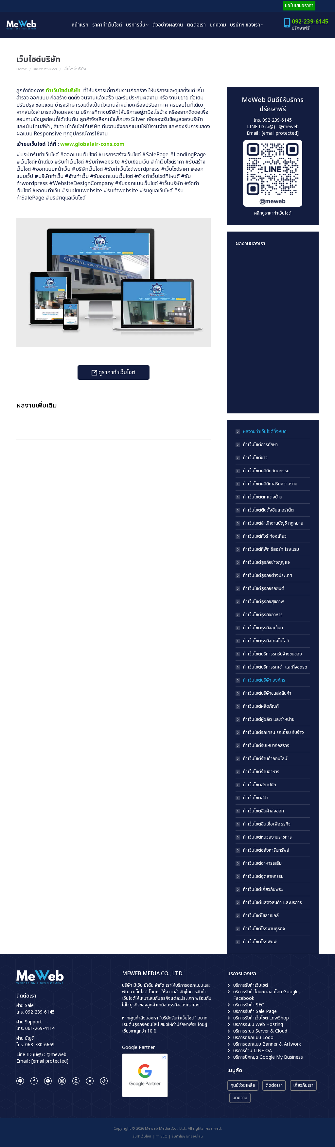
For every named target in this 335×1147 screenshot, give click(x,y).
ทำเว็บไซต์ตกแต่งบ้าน (262, 497)
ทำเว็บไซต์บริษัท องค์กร (264, 680)
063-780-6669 (40, 1044)
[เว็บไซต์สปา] (273, 342)
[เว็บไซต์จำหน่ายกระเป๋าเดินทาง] (248, 392)
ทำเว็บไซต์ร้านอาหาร (261, 772)
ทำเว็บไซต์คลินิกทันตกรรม (266, 471)
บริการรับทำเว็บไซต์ (250, 985)
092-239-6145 (310, 22)
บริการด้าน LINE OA (252, 1050)
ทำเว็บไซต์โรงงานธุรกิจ (264, 929)
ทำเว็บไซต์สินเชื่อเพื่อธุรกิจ (267, 824)
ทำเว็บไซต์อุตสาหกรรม (263, 876)
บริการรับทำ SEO (249, 1004)
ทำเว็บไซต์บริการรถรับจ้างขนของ (272, 654)
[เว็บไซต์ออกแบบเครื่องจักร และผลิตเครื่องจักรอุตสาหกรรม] (248, 342)
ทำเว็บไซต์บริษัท (64, 91)
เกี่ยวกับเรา (303, 1085)
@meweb (289, 126)
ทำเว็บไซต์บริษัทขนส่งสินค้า (267, 693)
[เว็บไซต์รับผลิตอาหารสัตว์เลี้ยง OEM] (248, 316)
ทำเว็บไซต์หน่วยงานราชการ (267, 837)
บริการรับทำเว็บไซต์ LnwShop (261, 1018)
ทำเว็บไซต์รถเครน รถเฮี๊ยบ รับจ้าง (273, 732)
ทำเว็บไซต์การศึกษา (260, 445)
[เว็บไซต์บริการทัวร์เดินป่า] (273, 392)
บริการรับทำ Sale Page (255, 1011)
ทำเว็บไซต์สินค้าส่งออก (263, 811)
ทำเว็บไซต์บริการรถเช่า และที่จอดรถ (275, 667)
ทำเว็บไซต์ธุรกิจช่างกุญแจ (266, 562)
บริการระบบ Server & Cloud (260, 1031)
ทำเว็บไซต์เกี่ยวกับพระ (263, 889)
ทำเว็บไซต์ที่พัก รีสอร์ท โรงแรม (271, 549)
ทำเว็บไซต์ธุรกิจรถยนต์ (263, 588)
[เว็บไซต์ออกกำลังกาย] (273, 316)
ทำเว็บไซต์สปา (255, 798)
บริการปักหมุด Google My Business (268, 1057)
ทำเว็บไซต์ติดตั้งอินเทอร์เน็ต (268, 510)
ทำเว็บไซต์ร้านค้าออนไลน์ (265, 759)
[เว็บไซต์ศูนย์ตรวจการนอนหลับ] (248, 367)
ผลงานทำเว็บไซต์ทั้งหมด (265, 431)
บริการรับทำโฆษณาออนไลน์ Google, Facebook (266, 995)
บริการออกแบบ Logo (253, 1037)
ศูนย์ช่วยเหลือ (243, 1085)
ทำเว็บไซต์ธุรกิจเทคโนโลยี (266, 641)
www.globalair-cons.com (92, 144)
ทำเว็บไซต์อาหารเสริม (262, 863)
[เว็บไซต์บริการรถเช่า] (248, 266)
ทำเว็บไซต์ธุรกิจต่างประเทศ (267, 575)
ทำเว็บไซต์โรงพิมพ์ (260, 942)
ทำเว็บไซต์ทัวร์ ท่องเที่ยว (265, 536)
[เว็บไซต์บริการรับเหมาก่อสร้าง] (248, 291)
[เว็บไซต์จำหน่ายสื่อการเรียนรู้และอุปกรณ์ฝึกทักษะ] (273, 266)
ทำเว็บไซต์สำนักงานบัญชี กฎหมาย (273, 523)
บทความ (240, 1097)
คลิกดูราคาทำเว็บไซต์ (272, 213)
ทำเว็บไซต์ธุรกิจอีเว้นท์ (263, 628)
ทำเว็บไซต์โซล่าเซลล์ (261, 915)
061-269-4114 (40, 1028)
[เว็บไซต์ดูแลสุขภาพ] (273, 291)
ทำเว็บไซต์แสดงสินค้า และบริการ (272, 902)
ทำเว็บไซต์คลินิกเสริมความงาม (270, 484)
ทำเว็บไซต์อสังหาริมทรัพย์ (266, 850)
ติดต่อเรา (274, 1085)
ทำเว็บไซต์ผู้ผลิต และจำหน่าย (268, 719)
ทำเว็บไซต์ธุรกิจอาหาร (263, 615)
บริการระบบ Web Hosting (258, 1024)
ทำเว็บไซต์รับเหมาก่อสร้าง (266, 745)
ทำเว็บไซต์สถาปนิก (259, 785)
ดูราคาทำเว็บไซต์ (116, 372)
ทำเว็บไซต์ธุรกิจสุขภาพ (263, 602)
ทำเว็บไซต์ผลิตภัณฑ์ (261, 706)
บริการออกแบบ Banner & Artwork (267, 1044)
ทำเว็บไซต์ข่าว (255, 458)
